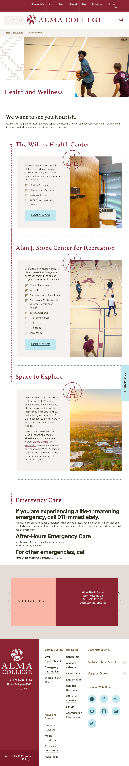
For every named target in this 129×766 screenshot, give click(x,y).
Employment (73, 680)
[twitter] (116, 699)
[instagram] (92, 699)
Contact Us (96, 4)
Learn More (40, 215)
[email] (116, 711)
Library (70, 707)
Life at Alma (18, 33)
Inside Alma (73, 673)
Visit (51, 4)
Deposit (73, 4)
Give (84, 4)
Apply (61, 4)
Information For (115, 4)
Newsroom (51, 757)
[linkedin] (104, 711)
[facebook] (104, 699)
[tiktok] (92, 723)
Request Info (37, 4)
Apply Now (98, 673)
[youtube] (92, 711)
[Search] (114, 20)
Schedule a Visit (102, 662)
